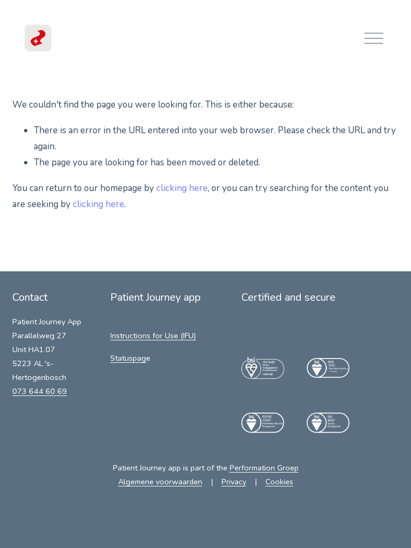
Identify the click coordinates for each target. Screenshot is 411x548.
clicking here (182, 188)
